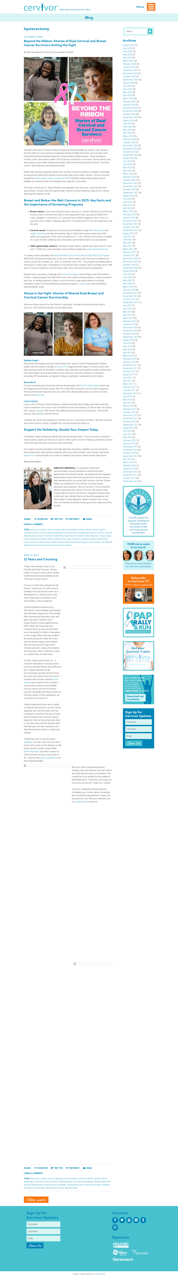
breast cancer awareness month (69, 529)
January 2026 (129, 67)
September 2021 (130, 230)
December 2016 (130, 393)
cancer (88, 529)
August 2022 (128, 195)
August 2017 (128, 374)
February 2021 (129, 252)
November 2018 (130, 330)
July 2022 (127, 199)
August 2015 (128, 428)
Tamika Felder (71, 1188)
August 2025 (128, 83)
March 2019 (128, 318)
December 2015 (130, 415)
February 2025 (129, 101)
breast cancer (46, 529)
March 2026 (128, 61)
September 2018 (130, 337)
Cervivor (41, 7)
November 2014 (130, 450)
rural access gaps (70, 274)
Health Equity (100, 1181)
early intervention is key (97, 249)
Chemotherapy (65, 1181)
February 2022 (129, 214)
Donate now (29, 455)
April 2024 (127, 133)
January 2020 (129, 290)
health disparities (31, 751)
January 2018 (129, 362)
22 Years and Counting (40, 559)
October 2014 (129, 453)
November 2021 (130, 224)
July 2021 (127, 236)
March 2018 (128, 355)
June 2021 (128, 239)
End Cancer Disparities (83, 1181)
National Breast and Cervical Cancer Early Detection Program (82, 255)
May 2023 (127, 167)
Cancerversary (71, 1178)
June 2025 (128, 89)
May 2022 (127, 205)
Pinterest (74, 519)
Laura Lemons (30, 542)
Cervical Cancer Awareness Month (80, 532)
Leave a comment (33, 524)
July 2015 (127, 431)
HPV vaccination (96, 230)
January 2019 (129, 324)
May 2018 (127, 349)
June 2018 (128, 346)
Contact (82, 283)
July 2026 (127, 48)
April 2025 (127, 95)
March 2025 (128, 98)
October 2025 (129, 76)
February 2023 (129, 177)
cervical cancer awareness (51, 532)
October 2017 (129, 371)
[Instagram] (115, 1227)
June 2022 (128, 202)
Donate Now (57, 536)
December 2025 (130, 70)
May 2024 (127, 130)
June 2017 (128, 377)
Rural (67, 542)
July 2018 (127, 343)
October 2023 (129, 152)
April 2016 (127, 403)
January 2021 (129, 255)
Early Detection (92, 536)
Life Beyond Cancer (75, 1185)
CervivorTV (62, 366)
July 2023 (127, 161)
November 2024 (130, 111)
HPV (50, 539)
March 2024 (128, 136)
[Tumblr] (143, 1220)
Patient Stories (57, 542)
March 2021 (128, 249)
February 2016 (129, 409)
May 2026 (127, 54)
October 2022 (129, 189)
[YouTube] (129, 1220)
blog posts (40, 395)
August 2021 (128, 233)
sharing (40, 410)
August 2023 (128, 158)
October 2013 (129, 478)
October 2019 (129, 299)
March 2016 (128, 406)
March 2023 (128, 174)
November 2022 (130, 186)
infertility (62, 1185)
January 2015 (129, 443)
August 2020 (128, 271)
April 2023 (127, 170)
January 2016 (129, 412)
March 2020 (128, 286)
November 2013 (130, 475)
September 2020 (130, 268)
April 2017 (127, 381)
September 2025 (130, 79)
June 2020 (128, 277)
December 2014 (130, 446)
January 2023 (129, 180)
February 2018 (129, 359)
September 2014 (130, 456)
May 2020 (127, 280)
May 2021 (127, 243)
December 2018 (130, 327)
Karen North (102, 539)
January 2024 (129, 142)
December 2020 (130, 258)
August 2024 (128, 120)
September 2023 (130, 155)
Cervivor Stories (43, 536)
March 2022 (128, 211)
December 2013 (130, 472)
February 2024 (129, 139)
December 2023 (130, 145)
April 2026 (127, 57)
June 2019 (128, 308)
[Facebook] (115, 1220)
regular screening (38, 233)
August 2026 (128, 45)
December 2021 (130, 221)
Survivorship (94, 542)
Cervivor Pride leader (89, 385)
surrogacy (28, 1188)
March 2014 (128, 462)
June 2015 (128, 434)
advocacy (34, 529)
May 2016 (127, 399)
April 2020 (127, 283)
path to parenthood (49, 758)
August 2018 (128, 340)
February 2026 (129, 64)
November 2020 (130, 261)
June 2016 (128, 396)
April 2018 (127, 352)
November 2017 (130, 368)
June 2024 (128, 126)
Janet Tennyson (73, 539)
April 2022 (127, 208)
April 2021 (127, 246)
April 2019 (127, 315)
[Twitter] (122, 1220)
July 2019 (127, 305)
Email (89, 519)
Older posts (36, 1200)
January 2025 (129, 105)
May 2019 (127, 312)
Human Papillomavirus (34, 1185)
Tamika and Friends (55, 1188)
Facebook (42, 519)
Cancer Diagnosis (55, 1178)
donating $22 (81, 801)
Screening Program (79, 542)
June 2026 (128, 51)
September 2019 (130, 302)
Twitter (58, 519)
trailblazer (28, 742)
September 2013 (130, 481)
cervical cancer (31, 532)
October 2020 (129, 265)
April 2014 (127, 459)
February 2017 (129, 387)
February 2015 (129, 440)
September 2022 (130, 192)
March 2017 (128, 384)
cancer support (99, 529)
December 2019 (130, 293)
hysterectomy (59, 539)
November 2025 (130, 73)
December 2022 (130, 183)
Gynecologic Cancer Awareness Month (53, 178)
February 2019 (129, 321)
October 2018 (129, 334)
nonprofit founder (93, 1185)
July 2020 (127, 274)
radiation (106, 1185)
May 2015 (127, 437)
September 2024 (130, 117)
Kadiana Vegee (89, 539)
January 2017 (129, 390)
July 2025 (127, 86)
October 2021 (129, 227)
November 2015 (130, 418)
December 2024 (130, 108)
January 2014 (129, 468)
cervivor (100, 532)
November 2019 (130, 296)
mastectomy (44, 542)
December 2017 (130, 365)
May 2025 (127, 92)
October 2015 (129, 421)
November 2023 (130, 148)
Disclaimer (100, 1274)
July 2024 (127, 123)
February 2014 (129, 465)
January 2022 (129, 217)
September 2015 (130, 424)
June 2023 (128, 164)
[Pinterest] (136, 1220)
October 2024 (129, 114)
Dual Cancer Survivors (74, 536)
